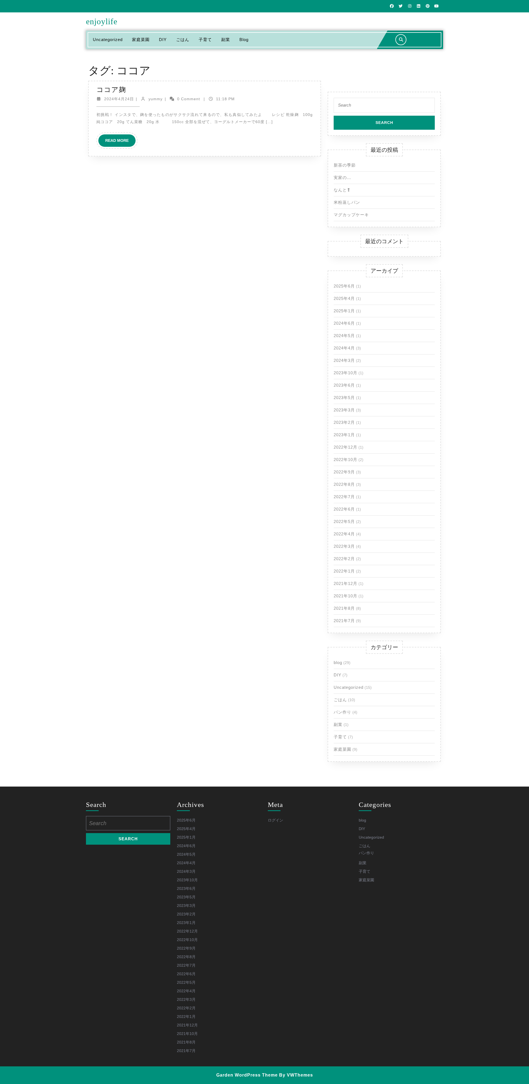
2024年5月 (344, 335)
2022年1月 (344, 571)
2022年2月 (344, 558)
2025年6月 (344, 286)
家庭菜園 (141, 39)
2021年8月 (344, 608)
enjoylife (101, 21)
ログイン (275, 820)
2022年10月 (345, 459)
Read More (120, 142)
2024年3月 (344, 360)
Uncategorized (108, 39)
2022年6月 (344, 509)
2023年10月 (345, 372)
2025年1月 (344, 310)
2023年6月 (344, 385)
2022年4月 (344, 534)
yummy (156, 99)
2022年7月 (344, 496)
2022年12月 (345, 447)
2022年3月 (344, 546)
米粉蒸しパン (347, 202)
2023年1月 (344, 434)
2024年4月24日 (119, 99)
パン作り (342, 712)
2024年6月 (344, 323)
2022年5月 (344, 521)
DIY (163, 39)
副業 (225, 39)
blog (244, 39)
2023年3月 (344, 410)
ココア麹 (111, 89)
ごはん (182, 39)
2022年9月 (344, 472)
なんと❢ (342, 190)
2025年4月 (344, 298)
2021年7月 (344, 620)
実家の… (342, 177)
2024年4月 (344, 348)
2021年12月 (345, 583)
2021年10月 (345, 596)
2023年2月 (344, 422)
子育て (205, 39)
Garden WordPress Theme (247, 1075)
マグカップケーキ (351, 214)
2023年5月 (344, 397)
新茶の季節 (345, 165)
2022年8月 (344, 484)
